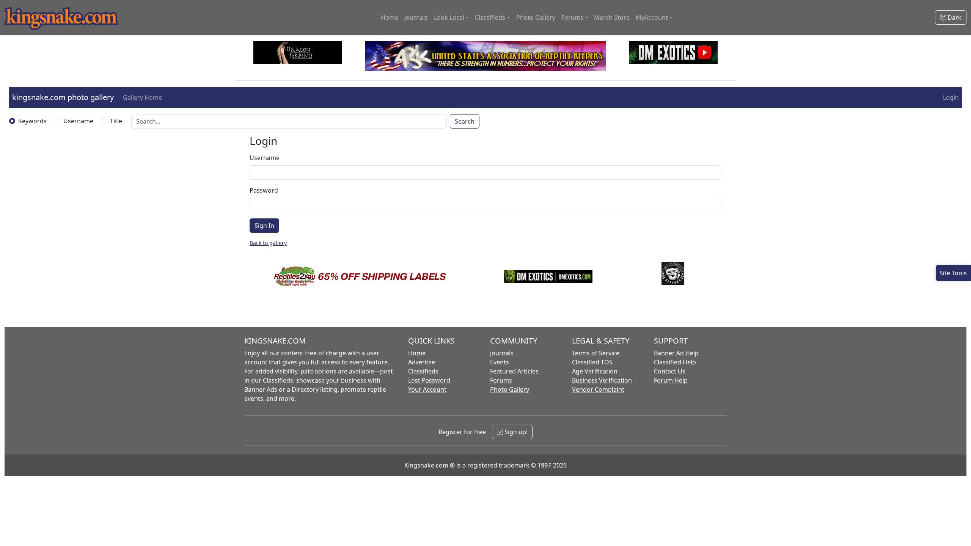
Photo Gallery (535, 17)
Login (951, 97)
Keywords (32, 121)
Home (389, 17)
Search (465, 121)
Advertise (421, 362)
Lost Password (429, 380)
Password (264, 190)
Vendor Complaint (598, 389)
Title (116, 121)
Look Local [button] (449, 17)
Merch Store (612, 17)
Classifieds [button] (490, 17)
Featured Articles (514, 371)
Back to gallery (268, 242)
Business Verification (602, 380)
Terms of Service (595, 353)
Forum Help (671, 380)
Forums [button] (572, 17)
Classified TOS (592, 362)
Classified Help (675, 362)
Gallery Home (142, 97)
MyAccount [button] (652, 17)
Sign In (264, 225)
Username (78, 121)
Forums (501, 380)
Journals (416, 17)
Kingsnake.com (426, 465)
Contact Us (669, 371)
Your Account (427, 389)
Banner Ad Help (676, 353)
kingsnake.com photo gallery (63, 97)
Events (499, 362)
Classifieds (423, 371)
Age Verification (594, 371)
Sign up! (515, 432)
